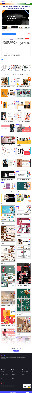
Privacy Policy (13, 374)
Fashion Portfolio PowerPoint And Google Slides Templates (7, 306)
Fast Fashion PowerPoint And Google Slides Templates (7, 223)
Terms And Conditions (15, 375)
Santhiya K (25, 36)
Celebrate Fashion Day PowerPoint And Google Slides (23, 260)
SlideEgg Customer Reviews (26, 377)
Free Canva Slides (3, 375)
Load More (16, 350)
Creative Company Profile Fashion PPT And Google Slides (23, 235)
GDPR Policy (13, 378)
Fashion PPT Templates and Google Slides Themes (7, 145)
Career (23, 374)
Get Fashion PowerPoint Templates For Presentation (22, 156)
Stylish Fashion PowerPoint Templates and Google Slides (23, 98)
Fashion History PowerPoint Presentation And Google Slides (7, 263)
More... (2, 59)
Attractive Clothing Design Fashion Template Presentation (23, 87)
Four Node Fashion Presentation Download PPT (7, 156)
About (12, 371)
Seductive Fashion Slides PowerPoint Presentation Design (8, 203)
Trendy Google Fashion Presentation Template (23, 191)
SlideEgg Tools (3, 371)
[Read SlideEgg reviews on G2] (25, 386)
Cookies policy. (14, 392)
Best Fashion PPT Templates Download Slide (23, 179)
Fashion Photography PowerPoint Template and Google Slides (23, 145)
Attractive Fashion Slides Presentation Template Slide (7, 168)
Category (2, 378)
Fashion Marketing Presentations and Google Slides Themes (7, 288)
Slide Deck (2, 377)
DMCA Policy (13, 377)
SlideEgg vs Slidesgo (25, 371)
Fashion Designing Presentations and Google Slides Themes (23, 285)
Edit (26, 34)
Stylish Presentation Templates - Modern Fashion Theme (8, 110)
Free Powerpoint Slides (4, 374)
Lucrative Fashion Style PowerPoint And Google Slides (7, 346)
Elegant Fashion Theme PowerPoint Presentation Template (23, 168)
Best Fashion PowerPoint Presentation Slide (23, 214)
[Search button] (26, 2)
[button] (29, 18)
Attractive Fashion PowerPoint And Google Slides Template (8, 98)
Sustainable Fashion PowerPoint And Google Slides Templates (23, 314)
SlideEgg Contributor (25, 375)
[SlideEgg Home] (16, 355)
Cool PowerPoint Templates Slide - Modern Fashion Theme (22, 110)
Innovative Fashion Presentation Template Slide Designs (7, 191)
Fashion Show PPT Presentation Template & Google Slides (7, 180)
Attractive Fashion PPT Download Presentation (23, 202)
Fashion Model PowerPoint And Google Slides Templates (23, 334)
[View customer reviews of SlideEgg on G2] (29, 386)
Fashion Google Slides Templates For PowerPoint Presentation (8, 326)
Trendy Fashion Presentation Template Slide (7, 121)
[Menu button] (30, 1)
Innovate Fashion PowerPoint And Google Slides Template (23, 121)
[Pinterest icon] (10, 30)
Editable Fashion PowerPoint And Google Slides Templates (7, 243)
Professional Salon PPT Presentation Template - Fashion (7, 87)
